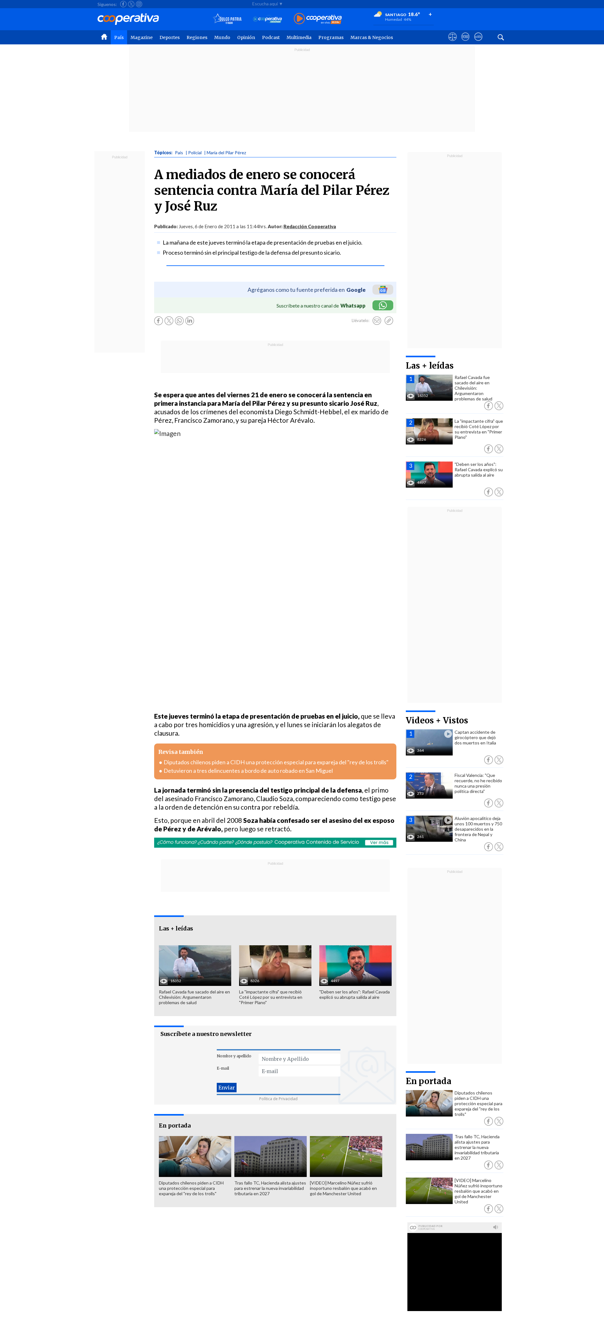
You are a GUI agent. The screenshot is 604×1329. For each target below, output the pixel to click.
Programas (331, 37)
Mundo (222, 37)
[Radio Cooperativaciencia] (267, 19)
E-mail (223, 1068)
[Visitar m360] (465, 42)
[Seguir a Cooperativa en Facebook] (123, 4)
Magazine (142, 37)
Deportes (169, 37)
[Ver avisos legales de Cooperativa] (452, 42)
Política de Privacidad (278, 1098)
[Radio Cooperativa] (318, 19)
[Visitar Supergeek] (478, 42)
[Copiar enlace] (388, 320)
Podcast (271, 37)
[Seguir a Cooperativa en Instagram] (139, 4)
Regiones (197, 37)
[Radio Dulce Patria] (227, 19)
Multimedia (299, 37)
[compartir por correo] (376, 320)
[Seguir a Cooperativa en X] (131, 4)
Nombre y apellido (234, 1056)
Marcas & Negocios (371, 37)
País (119, 37)
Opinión (246, 37)
